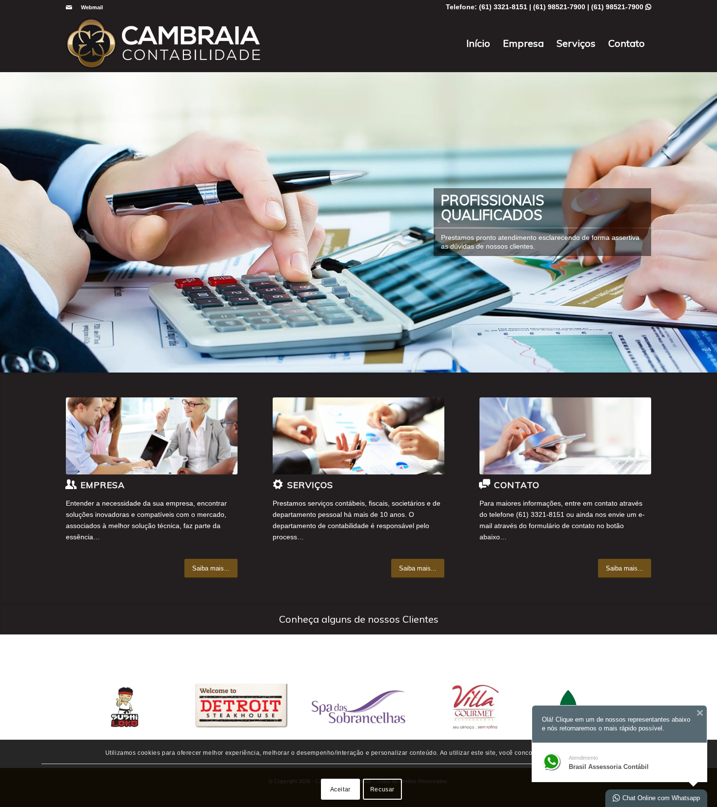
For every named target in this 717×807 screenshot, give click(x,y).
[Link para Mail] (68, 7)
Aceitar (340, 789)
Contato (626, 43)
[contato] (565, 435)
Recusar (382, 789)
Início (478, 43)
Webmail (92, 7)
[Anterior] (8, 222)
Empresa (523, 43)
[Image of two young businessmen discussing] (358, 435)
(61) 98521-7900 (621, 7)
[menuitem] (89, 7)
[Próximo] (708, 222)
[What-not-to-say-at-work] (152, 435)
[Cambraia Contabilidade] (163, 43)
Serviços (576, 43)
